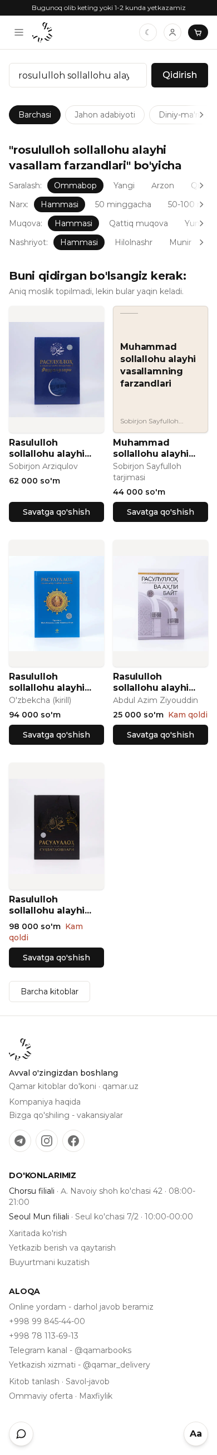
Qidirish (179, 75)
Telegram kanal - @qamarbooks (70, 1350)
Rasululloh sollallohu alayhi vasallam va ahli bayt (151, 682)
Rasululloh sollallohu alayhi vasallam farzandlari (47, 448)
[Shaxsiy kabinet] (172, 32)
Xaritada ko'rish (38, 1233)
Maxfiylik (95, 1396)
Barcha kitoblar (49, 992)
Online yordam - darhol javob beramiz (81, 1307)
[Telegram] (20, 1141)
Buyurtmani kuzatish (49, 1262)
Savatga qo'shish (56, 512)
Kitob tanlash (34, 1381)
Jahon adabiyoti (105, 115)
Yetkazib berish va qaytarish (62, 1248)
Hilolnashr (133, 242)
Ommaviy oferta (41, 1396)
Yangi (124, 185)
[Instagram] (47, 1141)
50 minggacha (123, 204)
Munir (180, 242)
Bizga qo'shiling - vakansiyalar (66, 1115)
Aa (196, 1433)
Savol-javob (88, 1381)
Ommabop (75, 185)
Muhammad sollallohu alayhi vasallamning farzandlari (151, 448)
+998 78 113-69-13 (43, 1336)
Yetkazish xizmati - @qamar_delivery (79, 1365)
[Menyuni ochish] (19, 32)
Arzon (162, 185)
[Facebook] (73, 1141)
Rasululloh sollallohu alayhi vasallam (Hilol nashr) (47, 682)
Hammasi (59, 204)
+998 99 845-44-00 (47, 1321)
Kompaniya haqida (45, 1102)
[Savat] (198, 32)
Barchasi (34, 115)
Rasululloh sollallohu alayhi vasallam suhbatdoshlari (47, 905)
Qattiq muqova (138, 223)
